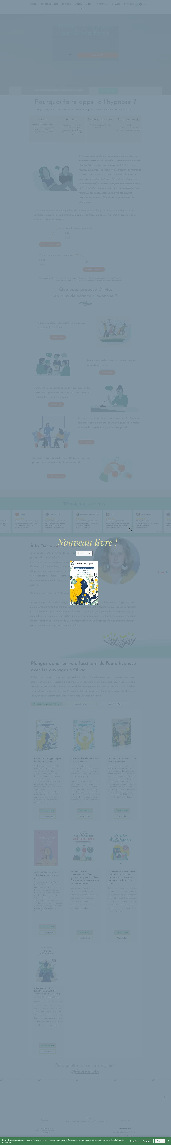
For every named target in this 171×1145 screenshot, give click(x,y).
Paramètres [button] (134, 1141)
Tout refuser (147, 1141)
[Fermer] (168, 1141)
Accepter (160, 1141)
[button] (130, 529)
